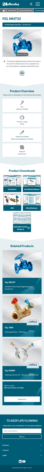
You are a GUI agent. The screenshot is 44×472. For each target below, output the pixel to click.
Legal (4, 455)
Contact (5, 450)
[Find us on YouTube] (23, 461)
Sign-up (22, 436)
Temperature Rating (22, 136)
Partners (5, 445)
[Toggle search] (31, 4)
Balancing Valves (25, 10)
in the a (23, 54)
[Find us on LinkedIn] (20, 461)
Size (22, 107)
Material (22, 151)
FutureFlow (12, 10)
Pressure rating (22, 122)
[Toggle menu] (38, 4)
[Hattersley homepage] (11, 4)
